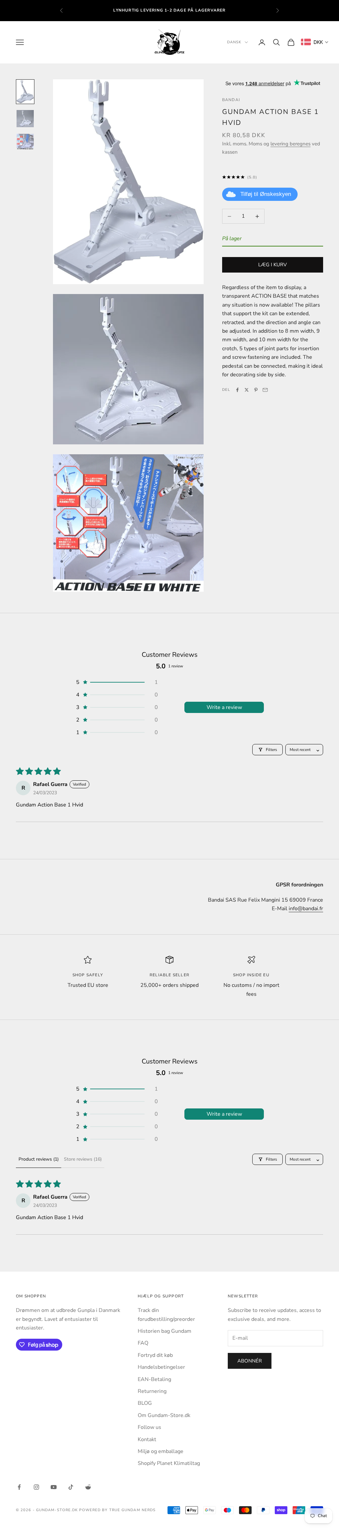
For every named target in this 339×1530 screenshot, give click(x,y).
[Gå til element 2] (25, 118)
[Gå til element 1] (25, 91)
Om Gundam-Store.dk (164, 1415)
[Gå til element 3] (25, 141)
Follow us (149, 1427)
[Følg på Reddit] (88, 1487)
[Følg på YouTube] (53, 1487)
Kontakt (147, 1439)
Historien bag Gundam (164, 1331)
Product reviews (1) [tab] (39, 1159)
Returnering (152, 1391)
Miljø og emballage (160, 1451)
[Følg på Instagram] (36, 1487)
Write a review (224, 707)
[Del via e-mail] (265, 389)
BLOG (145, 1403)
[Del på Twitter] (246, 389)
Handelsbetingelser (161, 1367)
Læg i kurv (272, 264)
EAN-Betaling (154, 1379)
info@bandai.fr (306, 908)
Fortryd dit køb (155, 1355)
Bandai (231, 99)
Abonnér (249, 1361)
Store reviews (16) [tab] (83, 1159)
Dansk (234, 42)
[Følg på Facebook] (19, 1487)
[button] (116, 682)
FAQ (143, 1343)
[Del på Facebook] (237, 389)
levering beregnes (290, 143)
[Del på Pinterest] (256, 389)
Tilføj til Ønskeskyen (265, 194)
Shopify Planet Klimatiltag (169, 1463)
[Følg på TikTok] (71, 1487)
